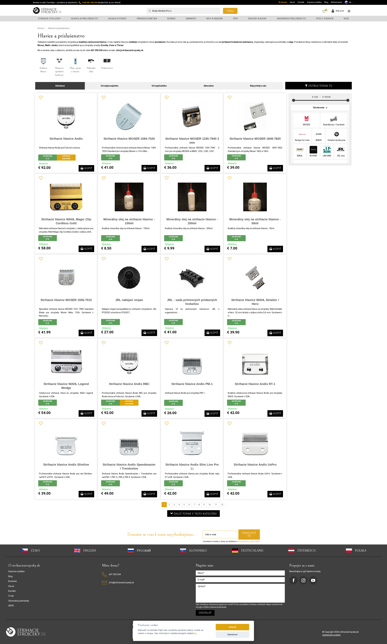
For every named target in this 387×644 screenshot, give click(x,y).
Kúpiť (88, 168)
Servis (292, 2)
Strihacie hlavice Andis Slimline (66, 464)
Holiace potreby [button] (117, 18)
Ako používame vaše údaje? (248, 541)
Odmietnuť (232, 634)
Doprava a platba (314, 2)
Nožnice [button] (171, 18)
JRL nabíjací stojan (129, 300)
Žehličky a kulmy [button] (257, 18)
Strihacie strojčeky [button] (49, 18)
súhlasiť (232, 627)
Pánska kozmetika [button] (147, 18)
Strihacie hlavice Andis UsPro (255, 464)
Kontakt (301, 2)
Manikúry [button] (191, 18)
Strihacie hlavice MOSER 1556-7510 (66, 300)
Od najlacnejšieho (110, 86)
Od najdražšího (159, 86)
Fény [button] (235, 18)
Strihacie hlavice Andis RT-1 (255, 384)
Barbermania (336, 2)
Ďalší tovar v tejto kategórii (195, 513)
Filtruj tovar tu (320, 85)
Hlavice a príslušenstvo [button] (84, 18)
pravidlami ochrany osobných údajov (256, 604)
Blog (326, 2)
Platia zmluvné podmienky (215, 607)
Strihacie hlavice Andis (66, 138)
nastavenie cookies (331, 635)
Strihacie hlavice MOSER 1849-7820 (255, 138)
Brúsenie (283, 2)
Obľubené (60, 86)
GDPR (11, 605)
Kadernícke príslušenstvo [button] (291, 18)
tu (196, 633)
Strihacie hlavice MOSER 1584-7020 (129, 138)
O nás (11, 596)
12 (222, 504)
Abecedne (209, 86)
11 (216, 504)
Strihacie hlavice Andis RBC (129, 384)
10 (209, 504)
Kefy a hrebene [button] (215, 18)
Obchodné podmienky (18, 601)
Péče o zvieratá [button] (324, 18)
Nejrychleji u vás (258, 86)
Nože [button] (346, 18)
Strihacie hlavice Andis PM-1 (192, 384)
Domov (40, 28)
